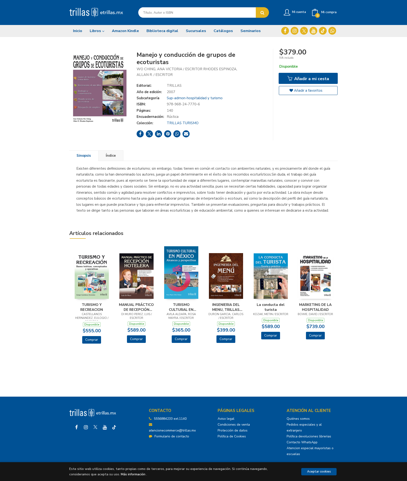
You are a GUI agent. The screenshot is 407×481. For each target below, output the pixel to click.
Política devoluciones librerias (309, 436)
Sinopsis (84, 155)
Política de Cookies (232, 436)
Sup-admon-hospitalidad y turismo (195, 98)
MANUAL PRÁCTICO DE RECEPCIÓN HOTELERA (136, 307)
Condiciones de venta (234, 424)
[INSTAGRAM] (294, 31)
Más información (133, 474)
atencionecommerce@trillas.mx (172, 430)
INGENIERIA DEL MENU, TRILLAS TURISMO (226, 307)
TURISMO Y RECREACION (91, 307)
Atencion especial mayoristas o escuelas (310, 451)
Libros (96, 30)
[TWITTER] (304, 31)
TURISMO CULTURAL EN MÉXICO (181, 307)
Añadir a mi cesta (311, 79)
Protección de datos (233, 430)
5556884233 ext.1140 (170, 418)
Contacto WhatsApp (302, 442)
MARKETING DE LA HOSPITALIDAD (315, 307)
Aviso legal (226, 418)
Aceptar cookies (319, 471)
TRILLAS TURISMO (183, 123)
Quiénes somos (298, 418)
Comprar (91, 339)
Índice (111, 155)
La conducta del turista (271, 307)
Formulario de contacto (172, 436)
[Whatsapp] (332, 31)
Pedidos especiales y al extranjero (304, 427)
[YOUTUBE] (313, 31)
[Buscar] (262, 12)
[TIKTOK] (323, 31)
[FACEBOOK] (285, 31)
